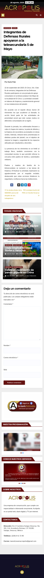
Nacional (24, 223)
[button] (37, 15)
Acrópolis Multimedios (27, 232)
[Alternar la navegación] (40, 15)
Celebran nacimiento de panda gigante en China (19, 271)
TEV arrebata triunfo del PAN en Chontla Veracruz (30, 191)
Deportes (8, 223)
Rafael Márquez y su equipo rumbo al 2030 (21, 227)
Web (5, 370)
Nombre (7, 345)
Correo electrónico (11, 357)
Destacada (7, 28)
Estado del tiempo (19, 245)
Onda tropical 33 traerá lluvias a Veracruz (18, 249)
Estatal (14, 28)
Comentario (8, 304)
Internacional (18, 267)
